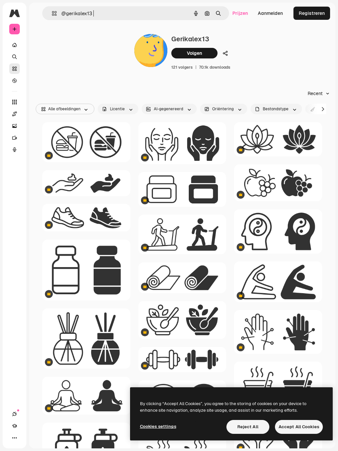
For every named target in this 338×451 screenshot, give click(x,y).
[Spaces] (14, 114)
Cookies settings (158, 426)
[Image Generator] (14, 126)
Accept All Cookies (299, 427)
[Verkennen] (14, 80)
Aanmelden (270, 13)
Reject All (247, 427)
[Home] (14, 45)
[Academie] (14, 426)
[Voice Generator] (14, 149)
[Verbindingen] (14, 414)
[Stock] (14, 68)
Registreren (312, 13)
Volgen (194, 53)
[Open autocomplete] (52, 13)
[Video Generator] (14, 137)
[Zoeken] (14, 57)
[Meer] (14, 438)
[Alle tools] (14, 102)
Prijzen (240, 13)
